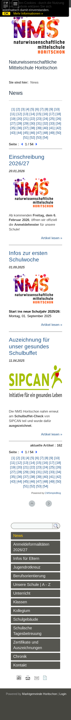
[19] (13, 119)
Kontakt (20, 665)
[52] (32, 137)
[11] (12, 114)
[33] (52, 123)
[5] (32, 109)
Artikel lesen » (51, 238)
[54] (45, 137)
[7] (42, 109)
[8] (46, 109)
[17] (51, 114)
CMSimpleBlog (53, 493)
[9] (51, 109)
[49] (52, 133)
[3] (23, 109)
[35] (13, 128)
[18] (58, 114)
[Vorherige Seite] (21, 144)
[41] (52, 128)
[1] (13, 109)
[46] (32, 133)
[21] (26, 119)
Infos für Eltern (26, 558)
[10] (57, 109)
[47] (39, 133)
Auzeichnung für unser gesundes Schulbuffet (29, 346)
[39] (39, 128)
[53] (39, 137)
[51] (26, 137)
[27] (13, 123)
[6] (37, 109)
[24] (45, 119)
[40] (45, 128)
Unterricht (21, 593)
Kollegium (21, 610)
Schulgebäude (25, 619)
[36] (19, 128)
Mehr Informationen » (28, 13)
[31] (39, 123)
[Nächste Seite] (36, 144)
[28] (19, 123)
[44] (19, 133)
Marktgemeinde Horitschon (39, 694)
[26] (58, 119)
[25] (52, 119)
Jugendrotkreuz (26, 567)
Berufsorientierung (29, 576)
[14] (32, 114)
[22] (32, 119)
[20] (19, 119)
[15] (38, 114)
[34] (58, 123)
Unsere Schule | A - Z (31, 584)
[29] (26, 123)
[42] (58, 128)
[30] (32, 123)
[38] (32, 128)
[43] (13, 133)
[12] (19, 114)
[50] (58, 133)
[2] (18, 109)
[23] (39, 119)
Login (62, 694)
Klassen (20, 602)
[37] (26, 128)
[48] (45, 133)
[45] (26, 133)
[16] (45, 114)
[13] (25, 114)
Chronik (20, 656)
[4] (27, 109)
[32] (45, 123)
